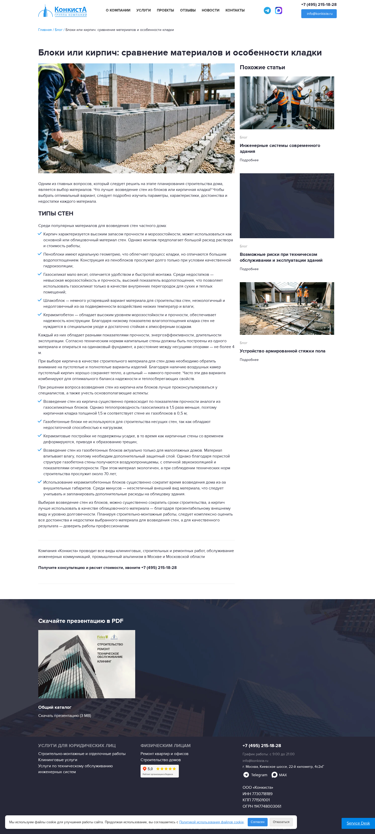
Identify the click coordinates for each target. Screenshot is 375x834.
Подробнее (249, 160)
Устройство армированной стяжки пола (283, 351)
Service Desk (358, 823)
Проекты (165, 10)
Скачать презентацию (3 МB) (64, 715)
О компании (118, 10)
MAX (283, 774)
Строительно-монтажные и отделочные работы (82, 753)
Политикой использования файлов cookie (211, 822)
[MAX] (278, 10)
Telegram (259, 774)
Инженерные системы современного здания (280, 148)
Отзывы (188, 10)
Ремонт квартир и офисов (165, 753)
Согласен (258, 822)
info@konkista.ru (320, 14)
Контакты (235, 10)
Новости (210, 10)
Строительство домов (161, 759)
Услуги (143, 10)
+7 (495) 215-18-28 (319, 5)
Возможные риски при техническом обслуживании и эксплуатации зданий (281, 257)
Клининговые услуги (57, 759)
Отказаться (281, 822)
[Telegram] (267, 10)
